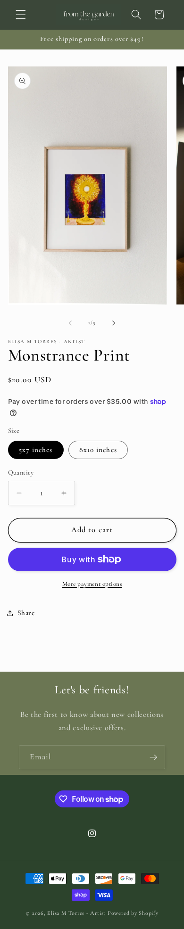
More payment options (92, 584)
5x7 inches (36, 449)
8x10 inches (98, 449)
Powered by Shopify (133, 913)
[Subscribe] (153, 757)
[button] (20, 14)
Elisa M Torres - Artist (76, 913)
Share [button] (26, 612)
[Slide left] (70, 322)
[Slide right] (113, 322)
